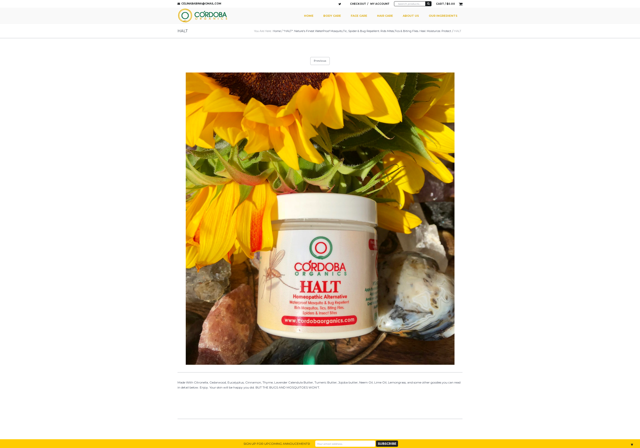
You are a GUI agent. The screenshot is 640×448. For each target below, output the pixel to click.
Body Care (332, 16)
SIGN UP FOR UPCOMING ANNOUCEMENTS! (277, 444)
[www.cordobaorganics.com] (203, 16)
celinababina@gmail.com (201, 3)
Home (309, 16)
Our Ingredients (443, 16)
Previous (320, 60)
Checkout (358, 4)
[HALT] (320, 218)
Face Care (359, 16)
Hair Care (385, 16)
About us (411, 16)
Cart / (445, 4)
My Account (380, 4)
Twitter (340, 4)
